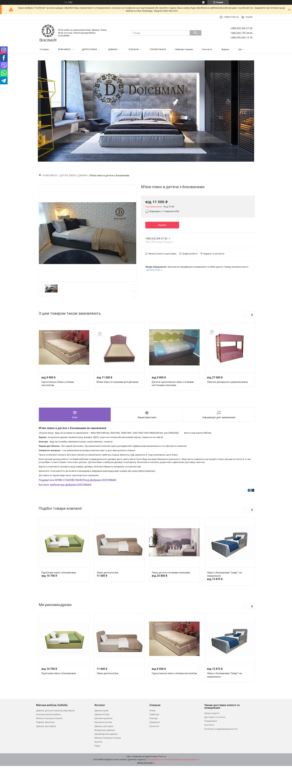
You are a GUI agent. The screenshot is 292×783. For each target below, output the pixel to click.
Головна (44, 49)
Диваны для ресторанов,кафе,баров (55, 710)
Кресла (98, 741)
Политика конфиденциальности (220, 729)
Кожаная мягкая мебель (48, 714)
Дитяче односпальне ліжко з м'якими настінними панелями (173, 384)
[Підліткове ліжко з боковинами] (64, 542)
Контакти (207, 49)
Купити (162, 225)
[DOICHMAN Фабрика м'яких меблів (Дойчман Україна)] (48, 33)
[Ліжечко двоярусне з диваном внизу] (229, 347)
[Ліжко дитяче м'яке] (119, 542)
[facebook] (249, 491)
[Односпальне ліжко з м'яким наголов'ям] (174, 639)
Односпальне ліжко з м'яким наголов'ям (174, 673)
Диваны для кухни (103, 726)
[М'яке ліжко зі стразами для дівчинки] (119, 347)
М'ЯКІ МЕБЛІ (64, 49)
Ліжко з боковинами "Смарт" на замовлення (224, 574)
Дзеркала (154, 722)
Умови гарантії (211, 713)
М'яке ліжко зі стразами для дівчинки (117, 382)
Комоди (153, 718)
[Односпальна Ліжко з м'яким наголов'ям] (64, 347)
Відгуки (225, 49)
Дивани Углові (101, 714)
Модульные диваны (104, 730)
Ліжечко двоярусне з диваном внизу (227, 382)
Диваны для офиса (46, 726)
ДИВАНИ (112, 49)
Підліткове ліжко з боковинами (58, 572)
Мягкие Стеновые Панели (49, 718)
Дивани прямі (101, 710)
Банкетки (154, 726)
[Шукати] (195, 33)
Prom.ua (162, 756)
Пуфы (97, 746)
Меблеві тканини (184, 49)
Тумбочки (154, 714)
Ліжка (152, 710)
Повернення (210, 721)
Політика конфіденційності (186, 759)
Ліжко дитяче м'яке (107, 572)
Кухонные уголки (103, 722)
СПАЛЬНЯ (133, 49)
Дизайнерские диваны (106, 734)
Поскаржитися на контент (159, 759)
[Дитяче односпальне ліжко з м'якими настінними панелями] (174, 347)
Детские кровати (103, 718)
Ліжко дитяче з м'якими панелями (171, 572)
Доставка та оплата (214, 717)
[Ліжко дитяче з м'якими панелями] (174, 542)
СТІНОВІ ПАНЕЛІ (158, 49)
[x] (252, 491)
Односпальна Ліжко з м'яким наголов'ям (57, 384)
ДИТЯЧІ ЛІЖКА (89, 49)
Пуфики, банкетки (45, 722)
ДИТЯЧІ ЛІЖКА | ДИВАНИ (73, 175)
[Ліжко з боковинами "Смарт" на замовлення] (229, 542)
